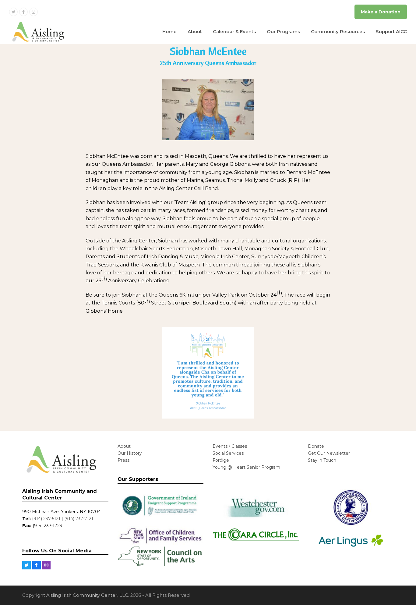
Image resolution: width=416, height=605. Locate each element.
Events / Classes (230, 446)
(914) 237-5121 (46, 518)
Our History (130, 453)
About (124, 446)
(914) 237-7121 (78, 518)
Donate (316, 446)
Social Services (228, 453)
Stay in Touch (322, 460)
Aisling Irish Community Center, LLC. (87, 595)
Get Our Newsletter (329, 453)
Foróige (221, 460)
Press (123, 460)
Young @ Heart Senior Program (246, 467)
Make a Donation (380, 12)
